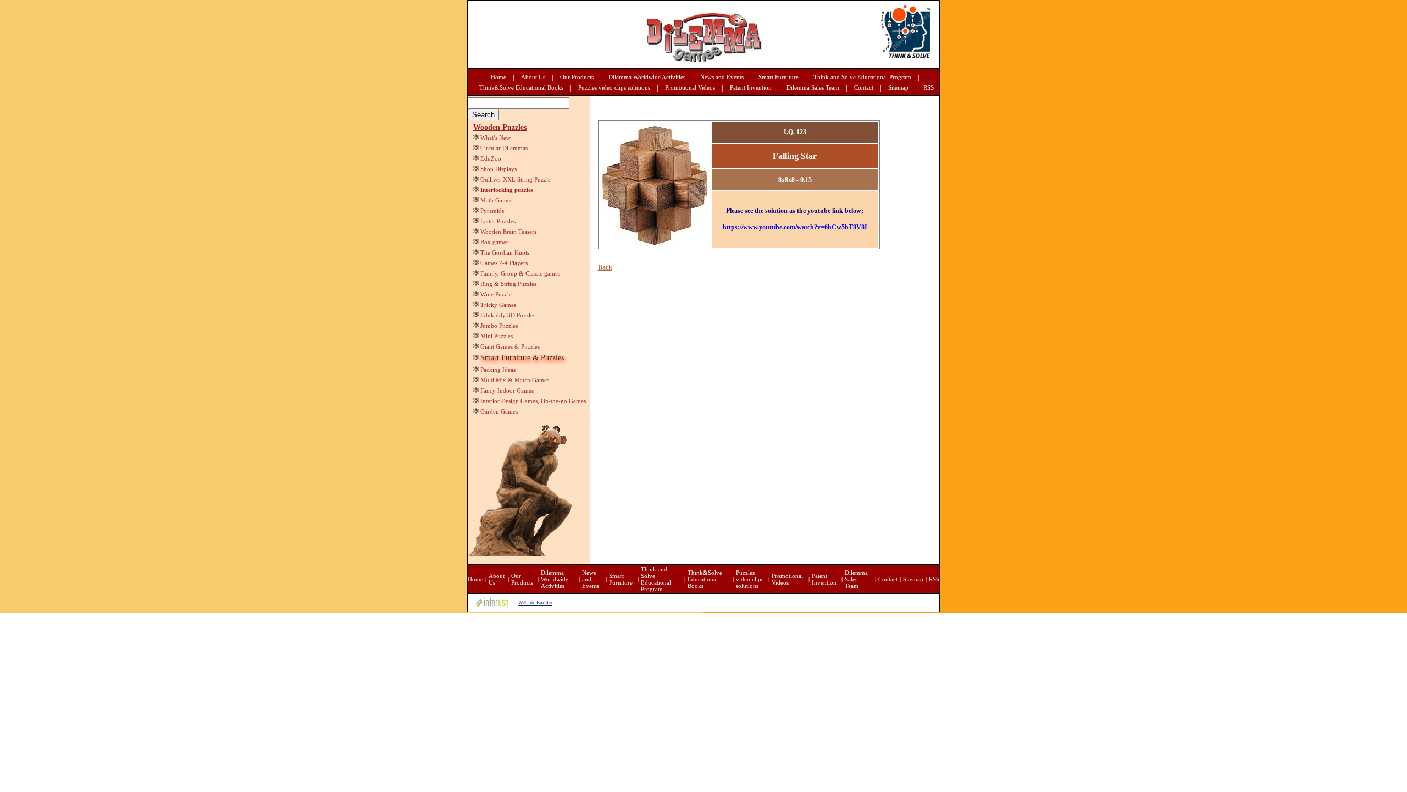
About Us (533, 77)
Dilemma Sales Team (812, 87)
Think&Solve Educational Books (521, 87)
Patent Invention (751, 87)
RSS (928, 87)
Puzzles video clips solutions (614, 87)
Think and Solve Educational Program (862, 77)
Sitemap (898, 87)
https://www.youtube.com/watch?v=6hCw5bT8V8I (795, 227)
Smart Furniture (778, 77)
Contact (863, 87)
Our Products (577, 77)
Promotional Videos (690, 87)
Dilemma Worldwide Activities (646, 77)
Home (498, 77)
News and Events (722, 77)
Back (605, 267)
